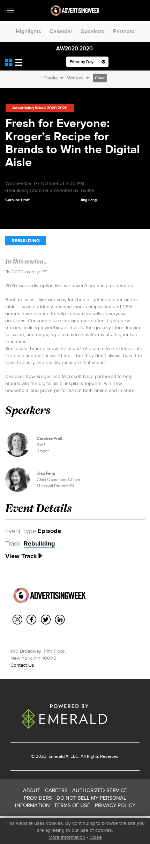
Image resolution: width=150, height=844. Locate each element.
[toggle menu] (10, 10)
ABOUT (31, 790)
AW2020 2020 (74, 48)
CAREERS (56, 790)
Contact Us (22, 665)
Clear (100, 77)
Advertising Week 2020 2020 (39, 107)
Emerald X (57, 756)
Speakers (93, 31)
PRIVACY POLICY (115, 805)
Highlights (28, 31)
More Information (66, 837)
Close (96, 837)
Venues (75, 77)
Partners (124, 31)
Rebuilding (26, 240)
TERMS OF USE (72, 805)
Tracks (51, 77)
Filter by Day (82, 61)
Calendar (61, 31)
